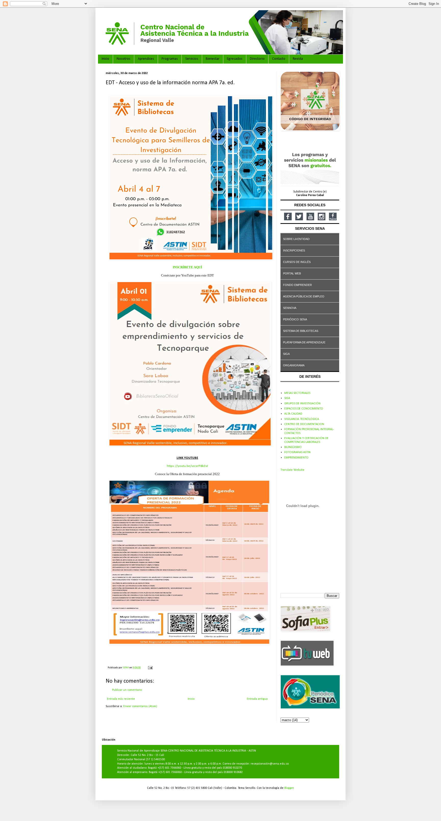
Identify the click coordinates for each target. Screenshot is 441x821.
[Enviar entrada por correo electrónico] (150, 667)
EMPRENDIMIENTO (296, 457)
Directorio (257, 59)
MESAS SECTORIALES (297, 393)
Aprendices (146, 59)
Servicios (191, 59)
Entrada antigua (257, 699)
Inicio (105, 59)
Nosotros (123, 59)
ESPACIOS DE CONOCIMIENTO (303, 408)
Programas (170, 59)
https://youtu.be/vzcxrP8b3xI (187, 466)
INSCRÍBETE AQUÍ (187, 267)
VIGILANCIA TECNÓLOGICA (301, 419)
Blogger (289, 788)
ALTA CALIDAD (293, 413)
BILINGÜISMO (293, 447)
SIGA (287, 398)
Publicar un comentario (127, 690)
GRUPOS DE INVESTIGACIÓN (302, 403)
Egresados (234, 59)
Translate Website (292, 470)
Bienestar (212, 59)
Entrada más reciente (121, 699)
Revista (298, 59)
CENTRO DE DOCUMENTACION (304, 424)
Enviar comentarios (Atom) (140, 706)
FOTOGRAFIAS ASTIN (297, 452)
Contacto (278, 59)
